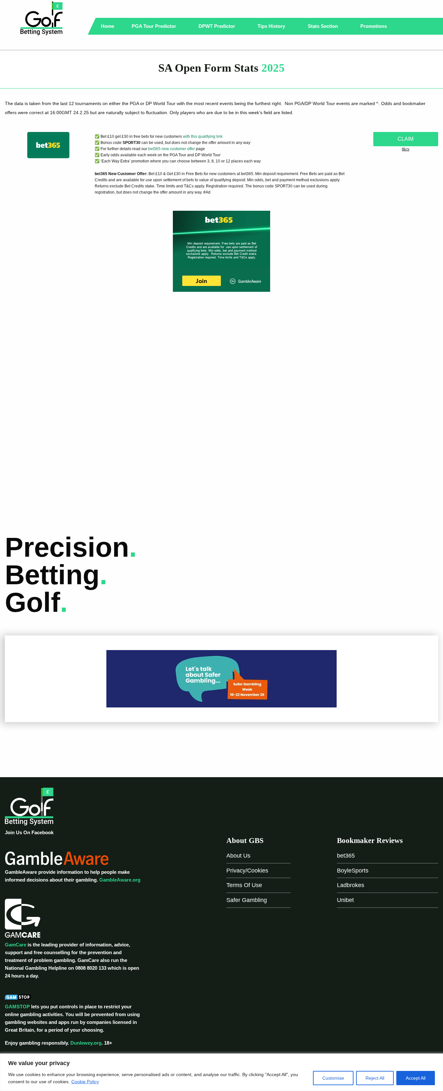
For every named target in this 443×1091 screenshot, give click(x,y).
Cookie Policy (85, 1081)
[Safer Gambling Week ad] (221, 678)
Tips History (271, 26)
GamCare (15, 944)
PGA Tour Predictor (154, 26)
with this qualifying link (202, 136)
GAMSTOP (17, 1006)
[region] (221, 1072)
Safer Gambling (246, 900)
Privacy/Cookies (247, 870)
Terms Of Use (244, 885)
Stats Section (323, 26)
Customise (333, 1078)
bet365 (346, 855)
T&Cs (405, 149)
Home (107, 26)
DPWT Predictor (217, 26)
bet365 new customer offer (171, 149)
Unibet (345, 900)
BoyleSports (352, 870)
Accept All (415, 1078)
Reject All (374, 1078)
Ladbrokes (350, 885)
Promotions (374, 26)
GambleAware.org (119, 880)
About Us (238, 855)
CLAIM (405, 139)
